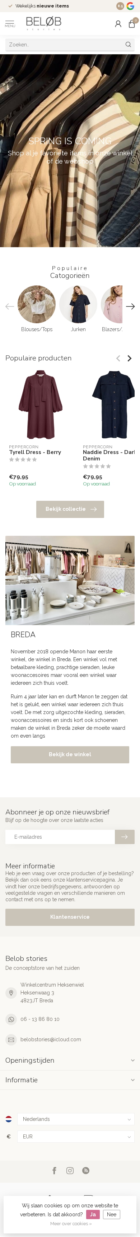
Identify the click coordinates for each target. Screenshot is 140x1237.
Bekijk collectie (66, 509)
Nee (111, 1214)
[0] (132, 23)
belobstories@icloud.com (50, 1039)
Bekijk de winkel (70, 754)
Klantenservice (70, 917)
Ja (93, 1214)
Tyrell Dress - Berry (35, 452)
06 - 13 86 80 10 (40, 1019)
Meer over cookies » (71, 1223)
